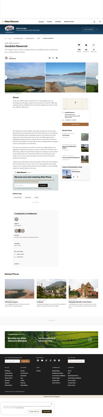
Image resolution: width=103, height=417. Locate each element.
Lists (22, 378)
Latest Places (9, 373)
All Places (7, 370)
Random (7, 380)
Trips (38, 367)
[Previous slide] (5, 77)
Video (22, 380)
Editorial (24, 367)
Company (71, 367)
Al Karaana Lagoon (11, 302)
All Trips (38, 370)
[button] (79, 45)
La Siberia (40, 302)
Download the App (77, 361)
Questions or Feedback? (51, 396)
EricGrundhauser (23, 237)
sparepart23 (12, 58)
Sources (16, 263)
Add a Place (8, 385)
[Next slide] (98, 77)
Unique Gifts (55, 380)
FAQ (69, 373)
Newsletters (24, 385)
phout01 (16, 237)
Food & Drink (24, 373)
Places (7, 367)
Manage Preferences (34, 411)
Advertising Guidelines (74, 378)
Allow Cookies (46, 411)
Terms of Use (49, 188)
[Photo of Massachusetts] (66, 173)
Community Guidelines (58, 375)
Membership (56, 370)
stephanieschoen (33, 237)
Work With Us (56, 382)
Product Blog (56, 378)
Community (56, 367)
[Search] (100, 21)
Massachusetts (76, 171)
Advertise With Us (73, 375)
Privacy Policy (42, 188)
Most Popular (9, 375)
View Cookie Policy (19, 407)
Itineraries (23, 375)
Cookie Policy (72, 382)
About (70, 370)
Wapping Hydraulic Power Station (80, 302)
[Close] (51, 404)
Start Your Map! (88, 29)
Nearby (7, 382)
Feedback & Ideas (57, 373)
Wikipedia (17, 93)
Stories (23, 370)
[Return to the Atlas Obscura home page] (10, 21)
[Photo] (85, 137)
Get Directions (75, 124)
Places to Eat (8, 378)
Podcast (23, 382)
